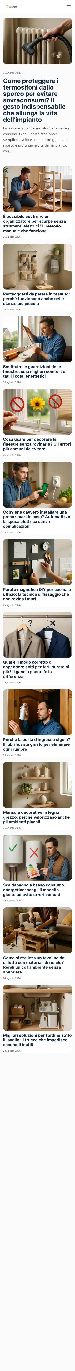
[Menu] (69, 6)
